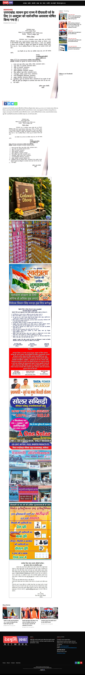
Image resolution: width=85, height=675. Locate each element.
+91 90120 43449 (64, 646)
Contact (13, 662)
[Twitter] (8, 103)
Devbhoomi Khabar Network (44, 666)
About (8, 662)
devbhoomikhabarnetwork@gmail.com (68, 647)
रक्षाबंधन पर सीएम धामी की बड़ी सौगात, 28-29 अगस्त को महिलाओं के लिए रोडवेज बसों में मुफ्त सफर (11, 622)
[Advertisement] (70, 61)
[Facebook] (5, 103)
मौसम (75, 38)
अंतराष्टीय (33, 3)
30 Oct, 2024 (14, 23)
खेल (41, 3)
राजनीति (48, 3)
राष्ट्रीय (29, 3)
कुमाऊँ (8, 9)
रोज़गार (44, 3)
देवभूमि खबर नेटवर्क (7, 23)
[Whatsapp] (15, 103)
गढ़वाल (11, 9)
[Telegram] (12, 103)
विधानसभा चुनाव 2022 (61, 3)
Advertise (18, 662)
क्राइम (38, 3)
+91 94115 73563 (61, 653)
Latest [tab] (61, 11)
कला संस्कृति (53, 3)
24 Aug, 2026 (13, 625)
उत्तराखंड (25, 3)
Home (4, 662)
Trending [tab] (66, 11)
